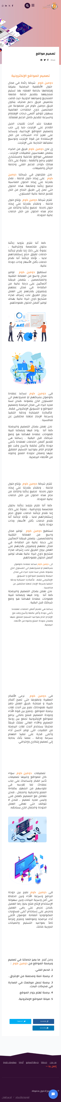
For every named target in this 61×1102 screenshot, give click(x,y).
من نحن (53, 1062)
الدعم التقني (7, 1097)
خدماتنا (44, 1062)
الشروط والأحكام (22, 1097)
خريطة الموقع (32, 1062)
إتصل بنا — (51, 1066)
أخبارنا (21, 1062)
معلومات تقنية (9, 1062)
